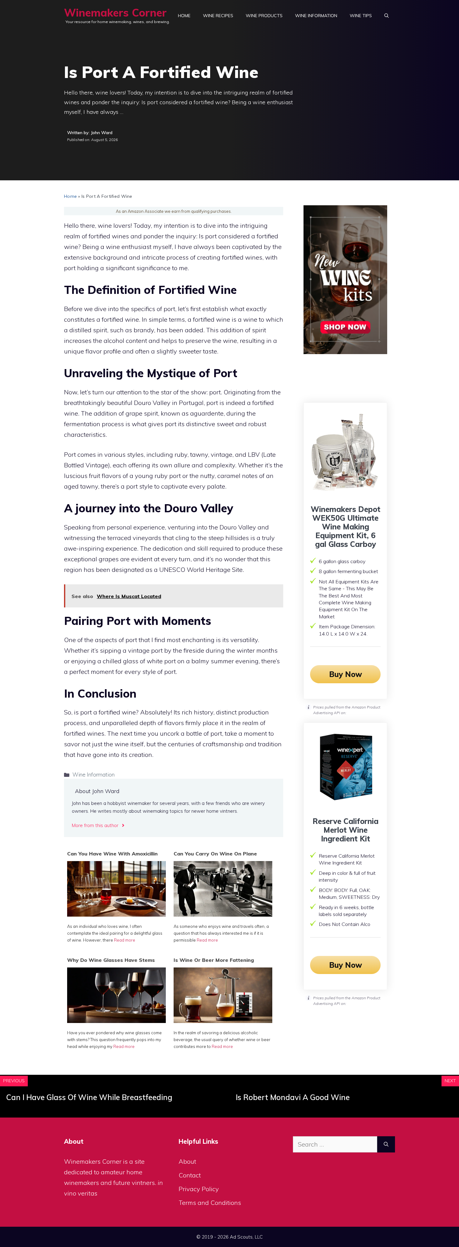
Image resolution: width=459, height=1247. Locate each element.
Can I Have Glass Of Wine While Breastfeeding (89, 1097)
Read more (124, 940)
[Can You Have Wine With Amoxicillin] (116, 914)
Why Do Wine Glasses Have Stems (111, 960)
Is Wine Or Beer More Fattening (214, 960)
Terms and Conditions (210, 1202)
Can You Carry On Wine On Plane (215, 853)
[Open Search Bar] (386, 15)
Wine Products (264, 15)
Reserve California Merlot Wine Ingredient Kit (345, 830)
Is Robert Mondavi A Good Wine (293, 1097)
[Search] (386, 1144)
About (187, 1161)
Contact (190, 1175)
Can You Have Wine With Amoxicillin (112, 853)
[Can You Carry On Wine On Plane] (223, 914)
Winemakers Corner (115, 12)
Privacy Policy (199, 1189)
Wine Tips (361, 15)
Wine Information (316, 15)
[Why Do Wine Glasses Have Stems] (116, 1021)
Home (184, 15)
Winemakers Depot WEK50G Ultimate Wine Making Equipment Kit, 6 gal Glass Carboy (345, 526)
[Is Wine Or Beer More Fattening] (223, 1021)
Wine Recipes (218, 15)
